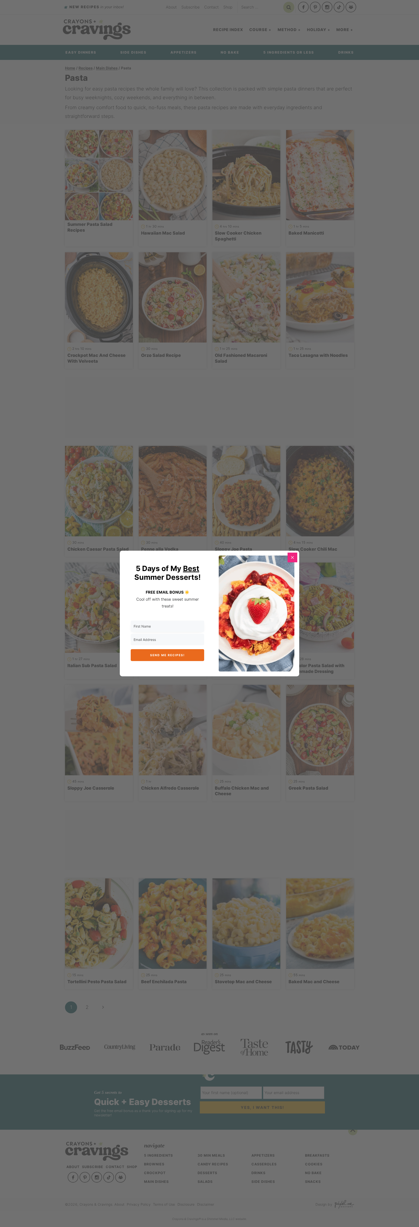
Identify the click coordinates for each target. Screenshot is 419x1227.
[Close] (292, 557)
